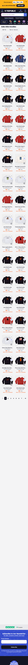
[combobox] (12, 14)
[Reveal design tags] (11, 42)
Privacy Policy (18, 650)
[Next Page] (25, 398)
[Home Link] (10, 11)
